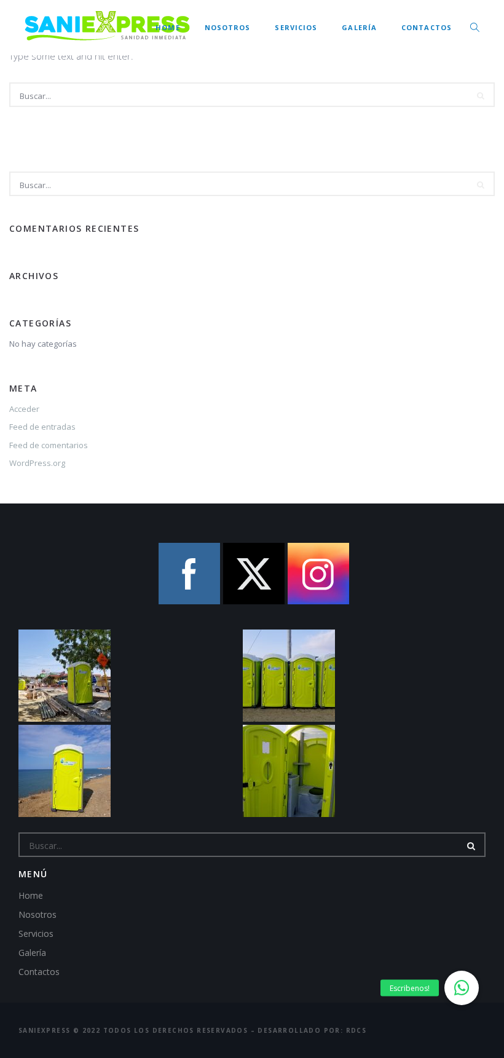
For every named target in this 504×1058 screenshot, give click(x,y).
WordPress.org (37, 462)
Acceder (24, 408)
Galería (359, 27)
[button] (461, 988)
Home (167, 27)
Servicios (296, 27)
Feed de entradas (42, 426)
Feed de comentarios (48, 445)
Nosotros (228, 27)
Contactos (426, 27)
